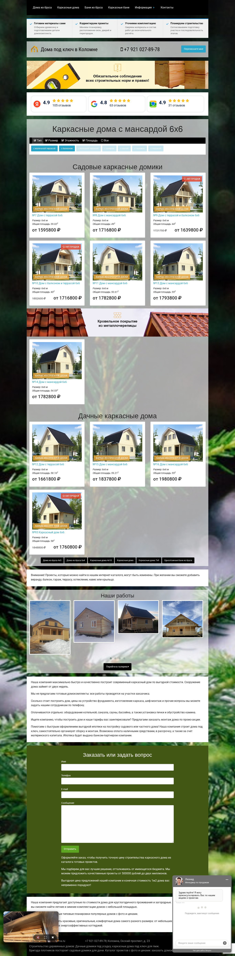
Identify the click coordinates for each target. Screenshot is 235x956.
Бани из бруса (94, 7)
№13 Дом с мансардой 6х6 (170, 283)
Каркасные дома (68, 7)
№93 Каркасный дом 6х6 (48, 532)
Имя (63, 761)
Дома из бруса (42, 7)
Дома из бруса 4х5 (52, 560)
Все (106, 140)
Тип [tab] (39, 140)
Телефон (66, 775)
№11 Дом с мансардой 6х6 (110, 283)
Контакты (167, 7)
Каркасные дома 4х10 (101, 560)
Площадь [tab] (91, 140)
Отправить (70, 849)
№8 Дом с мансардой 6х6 (109, 215)
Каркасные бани (118, 7)
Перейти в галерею (117, 666)
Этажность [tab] (71, 140)
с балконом (67, 148)
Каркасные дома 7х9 (149, 560)
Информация (143, 7)
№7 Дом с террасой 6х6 (47, 215)
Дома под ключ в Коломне (69, 49)
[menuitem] (42, 7)
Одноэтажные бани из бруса (178, 560)
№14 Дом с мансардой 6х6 (49, 382)
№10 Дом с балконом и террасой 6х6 (56, 283)
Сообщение (67, 803)
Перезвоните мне (193, 49)
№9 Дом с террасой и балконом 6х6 (176, 215)
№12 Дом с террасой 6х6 (48, 464)
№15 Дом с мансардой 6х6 (110, 464)
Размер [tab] (53, 140)
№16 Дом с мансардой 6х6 (170, 464)
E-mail (64, 789)
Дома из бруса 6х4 (76, 560)
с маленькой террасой (44, 148)
